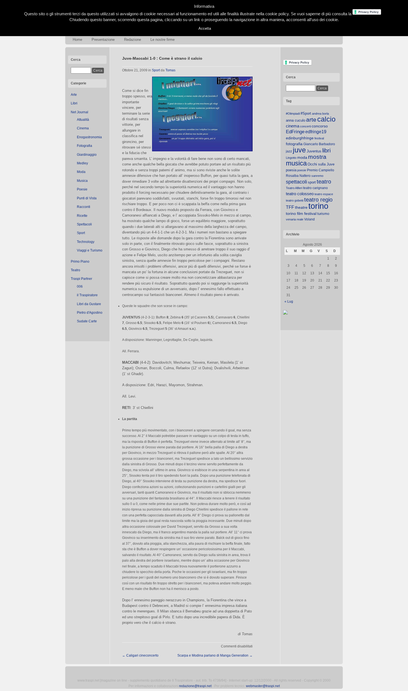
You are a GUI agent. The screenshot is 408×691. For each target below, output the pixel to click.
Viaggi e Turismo (89, 250)
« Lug (288, 301)
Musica (82, 181)
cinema (292, 126)
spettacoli (296, 182)
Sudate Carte (87, 321)
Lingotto (291, 157)
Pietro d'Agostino (89, 313)
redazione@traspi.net (195, 686)
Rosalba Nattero (298, 176)
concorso (320, 126)
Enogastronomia (89, 137)
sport (312, 182)
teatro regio (318, 200)
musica (296, 163)
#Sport (306, 113)
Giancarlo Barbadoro (319, 144)
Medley (82, 163)
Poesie (82, 189)
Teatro (75, 270)
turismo (323, 214)
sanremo (317, 175)
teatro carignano (315, 188)
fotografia (294, 144)
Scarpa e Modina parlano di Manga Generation (215, 655)
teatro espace (323, 194)
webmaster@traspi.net (263, 686)
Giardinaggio (87, 155)
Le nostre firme (162, 39)
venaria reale (294, 219)
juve (299, 150)
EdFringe (295, 131)
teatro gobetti (294, 200)
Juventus (314, 151)
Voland (309, 219)
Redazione (132, 39)
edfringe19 (315, 131)
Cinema (83, 128)
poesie (301, 170)
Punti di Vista (87, 198)
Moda (81, 172)
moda (302, 157)
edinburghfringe (300, 138)
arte (311, 119)
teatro (324, 182)
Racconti (83, 207)
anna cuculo (295, 120)
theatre (301, 207)
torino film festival (301, 213)
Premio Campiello (320, 170)
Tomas (170, 70)
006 (80, 286)
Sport (81, 233)
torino (318, 205)
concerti (305, 126)
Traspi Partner (81, 279)
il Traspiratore (87, 295)
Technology (85, 242)
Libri (74, 103)
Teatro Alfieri (294, 188)
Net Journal (79, 112)
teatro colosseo (300, 193)
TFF (290, 207)
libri (326, 150)
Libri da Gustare (89, 304)
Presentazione (103, 39)
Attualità (83, 120)
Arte (74, 95)
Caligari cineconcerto (140, 655)
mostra (317, 157)
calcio (326, 119)
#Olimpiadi (293, 113)
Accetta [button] (204, 28)
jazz (289, 151)
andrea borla (320, 113)
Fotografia (84, 146)
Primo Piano (80, 261)
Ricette (82, 216)
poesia (291, 170)
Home (77, 39)
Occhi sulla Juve (321, 164)
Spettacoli (84, 224)
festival (319, 138)
